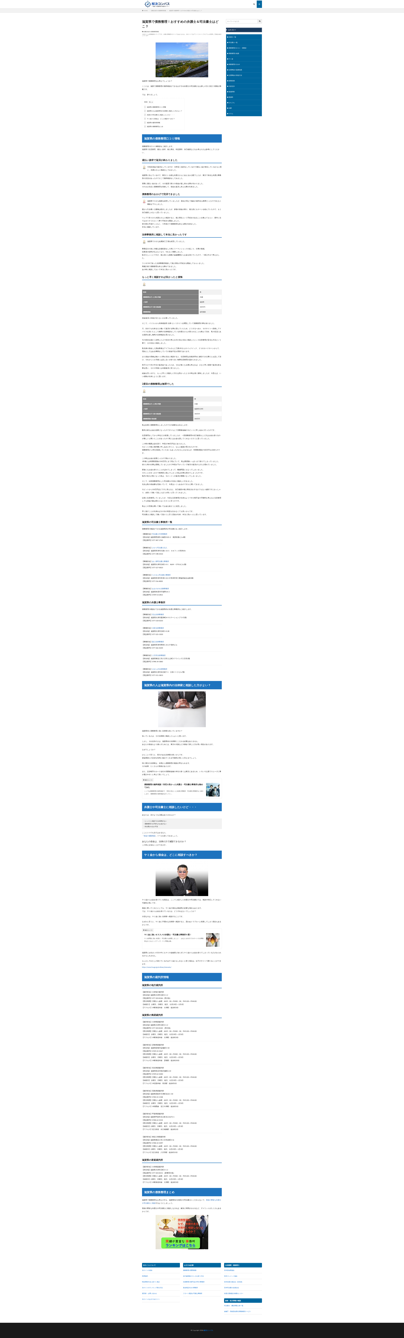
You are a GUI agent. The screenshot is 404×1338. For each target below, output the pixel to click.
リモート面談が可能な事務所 (192, 1293)
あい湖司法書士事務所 (160, 561)
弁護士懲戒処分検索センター (233, 1293)
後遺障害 (232, 92)
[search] (260, 21)
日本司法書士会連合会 (231, 1287)
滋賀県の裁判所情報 (152, 122)
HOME (146, 10)
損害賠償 (232, 81)
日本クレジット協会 (230, 1276)
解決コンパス (208, 1330)
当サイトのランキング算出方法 (152, 1287)
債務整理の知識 (234, 53)
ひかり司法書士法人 (159, 548)
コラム (231, 113)
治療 (230, 108)
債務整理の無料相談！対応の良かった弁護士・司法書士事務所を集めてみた (173, 785)
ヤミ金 (231, 59)
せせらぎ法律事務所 (159, 669)
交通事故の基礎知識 (235, 70)
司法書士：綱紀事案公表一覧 (233, 1305)
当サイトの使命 (147, 1270)
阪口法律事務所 (158, 642)
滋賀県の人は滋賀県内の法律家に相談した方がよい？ (163, 111)
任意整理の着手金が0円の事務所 (194, 1282)
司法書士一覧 (233, 42)
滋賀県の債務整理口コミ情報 (155, 107)
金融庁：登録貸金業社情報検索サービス (237, 1311)
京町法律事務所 (158, 628)
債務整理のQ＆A (234, 64)
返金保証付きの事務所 (190, 1287)
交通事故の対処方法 (235, 75)
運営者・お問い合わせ (149, 1293)
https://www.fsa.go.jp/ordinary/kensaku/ (156, 967)
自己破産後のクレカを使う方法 (193, 1276)
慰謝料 (231, 97)
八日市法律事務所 (159, 655)
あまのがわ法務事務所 (160, 589)
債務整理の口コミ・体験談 (237, 48)
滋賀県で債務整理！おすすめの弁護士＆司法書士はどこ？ (185, 10)
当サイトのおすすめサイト (151, 1299)
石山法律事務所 (158, 614)
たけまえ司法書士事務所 (161, 575)
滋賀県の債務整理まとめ (154, 126)
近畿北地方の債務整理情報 (158, 10)
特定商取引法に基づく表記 (151, 1282)
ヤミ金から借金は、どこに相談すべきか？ (160, 119)
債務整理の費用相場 (189, 1270)
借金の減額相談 (149, 836)
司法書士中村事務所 (159, 534)
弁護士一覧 (232, 37)
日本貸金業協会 (229, 1270)
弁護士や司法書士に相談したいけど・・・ (160, 115)
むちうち (232, 102)
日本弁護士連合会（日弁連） (233, 1282)
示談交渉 (232, 86)
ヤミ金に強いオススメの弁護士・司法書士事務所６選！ (168, 934)
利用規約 (145, 1276)
